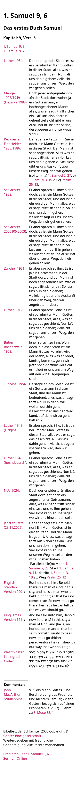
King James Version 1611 (14, 617)
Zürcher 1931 (14, 268)
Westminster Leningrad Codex (14, 656)
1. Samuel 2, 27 (59, 175)
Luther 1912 (13, 310)
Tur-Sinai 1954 (15, 384)
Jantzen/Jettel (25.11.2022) (14, 525)
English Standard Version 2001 (14, 587)
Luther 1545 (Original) (13, 427)
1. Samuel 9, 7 (13, 51)
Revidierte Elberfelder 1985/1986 (12, 144)
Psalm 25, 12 (56, 577)
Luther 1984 (13, 60)
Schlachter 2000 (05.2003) (15, 229)
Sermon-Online (15, 758)
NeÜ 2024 (11, 490)
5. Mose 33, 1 (44, 712)
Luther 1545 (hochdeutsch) (15, 460)
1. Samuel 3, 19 (40, 180)
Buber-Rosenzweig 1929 (13, 347)
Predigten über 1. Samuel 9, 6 (26, 754)
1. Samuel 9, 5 (13, 46)
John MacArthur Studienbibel (13, 694)
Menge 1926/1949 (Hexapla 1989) (15, 97)
